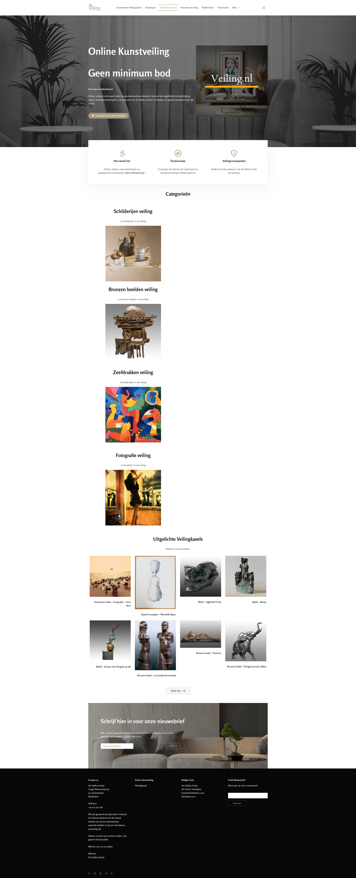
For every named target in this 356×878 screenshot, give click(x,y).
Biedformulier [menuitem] (208, 7)
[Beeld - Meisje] (245, 576)
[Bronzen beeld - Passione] (200, 634)
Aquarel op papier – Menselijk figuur (158, 614)
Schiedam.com (188, 796)
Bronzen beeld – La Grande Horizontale (156, 675)
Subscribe (173, 745)
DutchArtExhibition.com (192, 793)
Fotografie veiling (133, 455)
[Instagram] (95, 873)
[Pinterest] (112, 873)
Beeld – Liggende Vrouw (209, 601)
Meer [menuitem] (234, 7)
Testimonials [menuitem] (223, 7)
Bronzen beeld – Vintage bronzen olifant (246, 666)
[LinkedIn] (106, 873)
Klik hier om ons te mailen (100, 846)
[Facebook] (89, 873)
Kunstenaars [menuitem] (150, 7)
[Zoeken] (264, 8)
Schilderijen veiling (133, 211)
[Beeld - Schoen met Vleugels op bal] (110, 640)
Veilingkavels (141, 785)
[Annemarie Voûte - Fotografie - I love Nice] (110, 576)
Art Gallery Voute (96, 857)
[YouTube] (100, 873)
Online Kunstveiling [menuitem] (168, 7)
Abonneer (237, 803)
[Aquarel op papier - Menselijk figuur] (155, 582)
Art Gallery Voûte (96, 785)
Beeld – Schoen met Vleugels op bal (113, 666)
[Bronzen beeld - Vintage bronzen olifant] (245, 640)
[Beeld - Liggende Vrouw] (200, 576)
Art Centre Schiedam (191, 789)
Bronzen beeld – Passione (208, 653)
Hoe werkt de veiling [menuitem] (189, 7)
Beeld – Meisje (259, 602)
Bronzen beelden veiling (133, 289)
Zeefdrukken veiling (133, 372)
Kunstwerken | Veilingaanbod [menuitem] (129, 7)
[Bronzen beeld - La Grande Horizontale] (155, 645)
